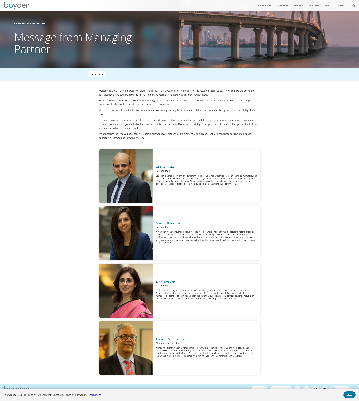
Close (349, 395)
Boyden (17, 5)
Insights (298, 5)
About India (97, 74)
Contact (341, 5)
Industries (282, 5)
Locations (313, 5)
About (328, 5)
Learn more (95, 394)
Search (354, 6)
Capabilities (264, 5)
